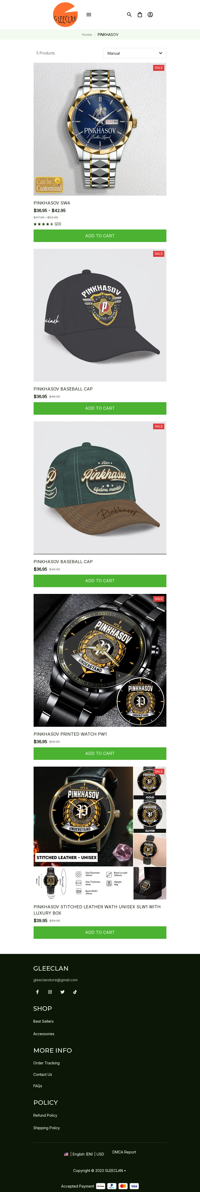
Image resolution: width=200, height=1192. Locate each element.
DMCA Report (124, 1152)
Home (87, 34)
